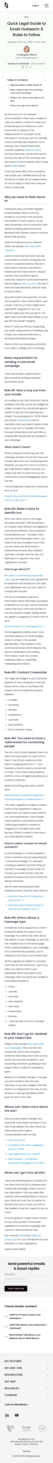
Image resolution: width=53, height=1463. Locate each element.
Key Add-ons (13, 1368)
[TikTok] (30, 66)
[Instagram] (26, 66)
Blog (26, 16)
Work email (10, 1274)
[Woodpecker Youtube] (17, 1415)
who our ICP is (29, 283)
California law (32, 150)
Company (11, 1395)
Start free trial (16, 1288)
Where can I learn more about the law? (27, 99)
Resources (12, 1388)
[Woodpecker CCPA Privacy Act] (10, 1428)
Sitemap (26, 1451)
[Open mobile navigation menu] (46, 5)
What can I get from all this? (24, 105)
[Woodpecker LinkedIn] (7, 1415)
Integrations (14, 1374)
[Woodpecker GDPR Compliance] (42, 1429)
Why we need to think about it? (26, 85)
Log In (35, 5)
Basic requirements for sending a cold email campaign (26, 91)
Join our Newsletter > (17, 1404)
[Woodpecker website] (7, 5)
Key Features (13, 1361)
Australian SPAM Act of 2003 (24, 1154)
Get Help (10, 1381)
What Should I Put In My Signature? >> (25, 626)
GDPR (15, 165)
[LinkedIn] (22, 66)
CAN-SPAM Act (16, 1140)
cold (22, 420)
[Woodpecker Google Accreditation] (26, 1428)
